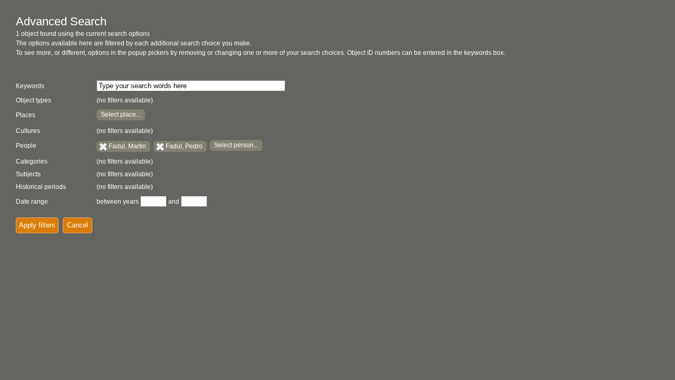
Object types (33, 100)
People (26, 145)
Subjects (28, 174)
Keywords (30, 86)
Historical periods (41, 187)
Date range (32, 201)
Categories (31, 161)
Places (25, 115)
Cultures (28, 131)
